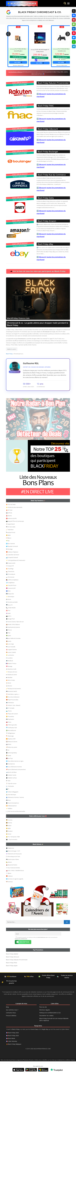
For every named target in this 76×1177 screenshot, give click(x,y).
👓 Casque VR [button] (10, 566)
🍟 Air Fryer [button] (9, 510)
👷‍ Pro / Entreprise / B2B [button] (13, 837)
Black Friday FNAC (46, 105)
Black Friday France (23, 3)
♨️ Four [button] (8, 610)
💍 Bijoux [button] (8, 873)
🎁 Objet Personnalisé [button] (12, 700)
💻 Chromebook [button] (10, 574)
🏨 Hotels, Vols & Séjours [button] (13, 624)
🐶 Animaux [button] (9, 881)
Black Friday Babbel (12, 954)
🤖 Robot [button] (8, 744)
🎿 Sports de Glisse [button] (11, 772)
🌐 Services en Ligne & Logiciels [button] (14, 879)
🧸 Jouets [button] (8, 641)
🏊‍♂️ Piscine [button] (9, 711)
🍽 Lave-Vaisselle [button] (10, 647)
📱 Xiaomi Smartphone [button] (12, 803)
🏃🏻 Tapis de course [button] (11, 783)
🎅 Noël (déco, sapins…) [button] (12, 694)
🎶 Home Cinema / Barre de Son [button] (15, 622)
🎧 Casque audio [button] (10, 563)
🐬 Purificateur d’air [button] (11, 727)
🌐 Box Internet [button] (10, 543)
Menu (65, 3)
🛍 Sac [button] (7, 750)
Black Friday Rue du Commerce (52, 174)
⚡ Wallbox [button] (9, 808)
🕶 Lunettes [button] (9, 658)
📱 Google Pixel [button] (10, 619)
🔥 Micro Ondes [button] (10, 680)
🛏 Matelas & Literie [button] (11, 674)
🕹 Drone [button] (8, 599)
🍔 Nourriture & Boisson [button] (12, 697)
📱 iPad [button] (8, 633)
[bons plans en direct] (38, 483)
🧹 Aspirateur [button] (10, 529)
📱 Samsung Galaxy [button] (11, 753)
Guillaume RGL (31, 363)
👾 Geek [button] (8, 613)
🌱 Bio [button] (8, 541)
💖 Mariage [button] (9, 666)
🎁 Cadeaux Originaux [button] (12, 552)
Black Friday (9, 354)
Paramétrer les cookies (46, 1015)
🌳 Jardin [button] (8, 635)
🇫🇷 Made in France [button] (11, 663)
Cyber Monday (12, 1041)
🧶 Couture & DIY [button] (11, 588)
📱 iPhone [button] (9, 630)
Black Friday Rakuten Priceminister (53, 83)
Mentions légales (44, 1010)
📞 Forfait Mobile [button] (10, 608)
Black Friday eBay (45, 244)
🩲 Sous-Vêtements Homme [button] (14, 767)
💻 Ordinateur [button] (10, 702)
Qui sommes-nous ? (12, 1010)
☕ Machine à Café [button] (11, 669)
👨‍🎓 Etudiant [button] (9, 831)
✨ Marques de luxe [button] (11, 672)
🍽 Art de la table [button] (10, 527)
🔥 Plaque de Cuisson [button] (12, 714)
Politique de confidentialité (21, 938)
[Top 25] (38, 456)
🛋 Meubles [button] (9, 677)
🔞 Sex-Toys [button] (9, 758)
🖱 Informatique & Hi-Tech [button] (13, 856)
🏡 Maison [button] (9, 862)
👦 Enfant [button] (8, 825)
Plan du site (43, 1007)
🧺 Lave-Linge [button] (10, 644)
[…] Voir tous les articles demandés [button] (15, 811)
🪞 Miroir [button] (8, 683)
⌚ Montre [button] (9, 686)
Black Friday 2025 (13, 1035)
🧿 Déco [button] (8, 591)
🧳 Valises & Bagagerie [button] (12, 792)
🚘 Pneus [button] (8, 722)
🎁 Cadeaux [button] (9, 876)
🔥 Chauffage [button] (9, 568)
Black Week (11, 1038)
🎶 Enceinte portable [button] (12, 602)
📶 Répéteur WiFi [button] (10, 739)
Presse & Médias (11, 1015)
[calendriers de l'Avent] (38, 900)
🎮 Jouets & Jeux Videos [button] (12, 859)
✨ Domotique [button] (10, 596)
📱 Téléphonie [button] (10, 848)
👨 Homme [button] (9, 820)
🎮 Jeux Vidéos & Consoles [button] (13, 638)
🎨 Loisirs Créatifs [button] (11, 652)
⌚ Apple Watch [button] (10, 524)
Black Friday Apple (11, 965)
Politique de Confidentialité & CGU (50, 1013)
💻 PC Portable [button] (10, 708)
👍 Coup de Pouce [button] (11, 585)
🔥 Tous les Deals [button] (10, 504)
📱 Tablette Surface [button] (11, 778)
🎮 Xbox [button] (8, 800)
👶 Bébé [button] (8, 535)
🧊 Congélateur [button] (10, 582)
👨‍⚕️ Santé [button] (8, 755)
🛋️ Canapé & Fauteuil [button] (12, 557)
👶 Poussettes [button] (10, 716)
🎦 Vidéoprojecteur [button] (11, 806)
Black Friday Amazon (47, 221)
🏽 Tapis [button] (8, 780)
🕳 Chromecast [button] (10, 577)
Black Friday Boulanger (48, 151)
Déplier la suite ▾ (11, 349)
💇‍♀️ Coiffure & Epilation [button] (12, 580)
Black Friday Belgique (14, 1044)
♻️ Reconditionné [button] (11, 730)
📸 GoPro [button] (8, 616)
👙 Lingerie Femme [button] (11, 649)
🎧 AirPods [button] (9, 513)
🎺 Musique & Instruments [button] (13, 688)
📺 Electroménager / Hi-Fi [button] (13, 851)
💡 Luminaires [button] (10, 655)
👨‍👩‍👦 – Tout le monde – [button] (12, 839)
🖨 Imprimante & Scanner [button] (13, 627)
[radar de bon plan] (38, 419)
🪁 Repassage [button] (10, 736)
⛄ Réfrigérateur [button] (10, 733)
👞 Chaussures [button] (10, 571)
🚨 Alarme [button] (9, 515)
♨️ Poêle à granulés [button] (11, 725)
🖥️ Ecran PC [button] (9, 605)
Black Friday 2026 (58, 72)
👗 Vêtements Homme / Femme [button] (15, 797)
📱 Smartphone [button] (10, 764)
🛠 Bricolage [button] (9, 549)
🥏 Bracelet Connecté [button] (12, 546)
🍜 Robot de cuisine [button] (11, 747)
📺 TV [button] (7, 789)
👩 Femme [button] (9, 823)
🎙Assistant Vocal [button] (10, 532)
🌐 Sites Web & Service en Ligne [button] (14, 761)
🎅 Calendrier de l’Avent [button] (12, 555)
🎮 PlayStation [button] (10, 719)
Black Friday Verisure (12, 957)
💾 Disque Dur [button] (10, 594)
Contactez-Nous (11, 1013)
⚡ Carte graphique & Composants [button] (15, 560)
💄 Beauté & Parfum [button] (11, 865)
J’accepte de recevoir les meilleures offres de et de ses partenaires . (36, 938)
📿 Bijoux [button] (8, 538)
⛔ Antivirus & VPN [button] (11, 518)
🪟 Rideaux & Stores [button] (11, 741)
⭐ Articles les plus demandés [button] (14, 507)
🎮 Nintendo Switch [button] (11, 691)
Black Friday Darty (46, 197)
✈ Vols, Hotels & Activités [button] (13, 868)
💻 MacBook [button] (9, 661)
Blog (7, 1007)
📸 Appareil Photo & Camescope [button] (15, 521)
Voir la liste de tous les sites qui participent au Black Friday (39, 271)
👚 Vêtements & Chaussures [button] (14, 854)
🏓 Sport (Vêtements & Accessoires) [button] (16, 769)
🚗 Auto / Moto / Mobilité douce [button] (15, 870)
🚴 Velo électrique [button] (11, 794)
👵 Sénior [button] (8, 834)
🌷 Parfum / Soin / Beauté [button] (13, 705)
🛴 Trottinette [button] (10, 786)
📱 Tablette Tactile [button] (11, 775)
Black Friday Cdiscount (48, 128)
